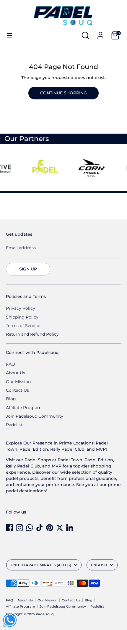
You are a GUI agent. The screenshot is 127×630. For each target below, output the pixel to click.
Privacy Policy (20, 308)
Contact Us (17, 390)
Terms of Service (23, 325)
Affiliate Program (24, 407)
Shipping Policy (22, 317)
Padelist (14, 424)
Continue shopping (63, 93)
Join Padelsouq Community (34, 416)
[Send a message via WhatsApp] (10, 620)
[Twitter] (59, 527)
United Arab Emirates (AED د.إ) (41, 565)
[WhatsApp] (29, 527)
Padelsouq (45, 614)
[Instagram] (19, 527)
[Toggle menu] (9, 35)
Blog (11, 398)
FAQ (10, 364)
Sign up (28, 269)
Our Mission (18, 381)
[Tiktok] (39, 527)
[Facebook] (9, 527)
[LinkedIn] (69, 527)
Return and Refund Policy (32, 334)
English (99, 565)
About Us (15, 372)
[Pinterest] (49, 527)
